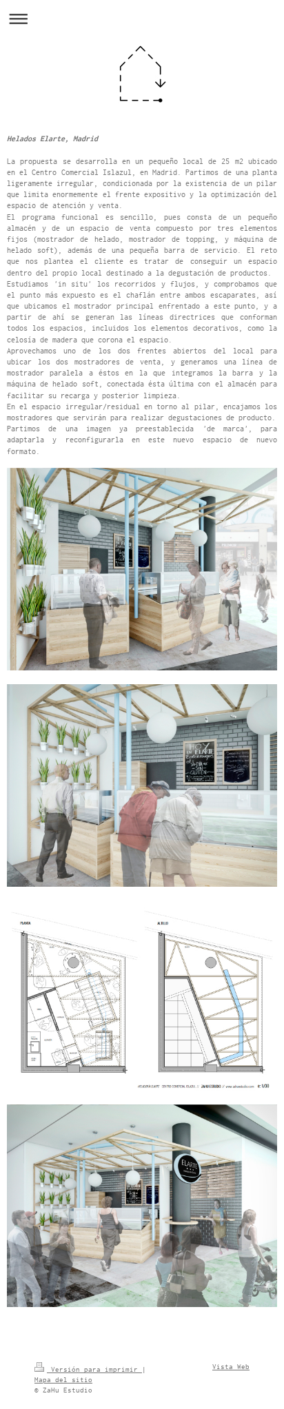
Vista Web (231, 1366)
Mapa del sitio (63, 1380)
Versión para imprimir (94, 1369)
